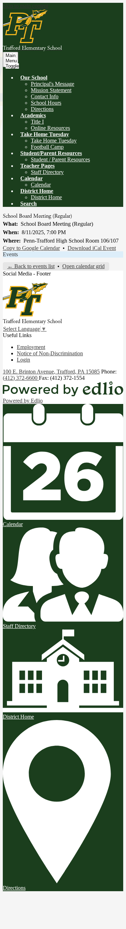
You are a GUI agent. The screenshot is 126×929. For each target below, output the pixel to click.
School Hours (46, 103)
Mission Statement (51, 90)
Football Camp (47, 147)
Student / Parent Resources (60, 159)
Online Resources (50, 128)
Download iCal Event (92, 248)
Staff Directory (47, 172)
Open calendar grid (83, 266)
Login (23, 360)
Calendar (41, 185)
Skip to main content (25, 6)
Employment (31, 347)
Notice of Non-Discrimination (50, 353)
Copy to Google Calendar (31, 248)
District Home (46, 197)
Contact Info (44, 96)
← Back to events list (31, 266)
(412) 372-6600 (21, 378)
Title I (37, 122)
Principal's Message (52, 84)
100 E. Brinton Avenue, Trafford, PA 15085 (51, 372)
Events (10, 254)
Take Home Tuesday (54, 141)
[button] (34, 78)
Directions (42, 109)
